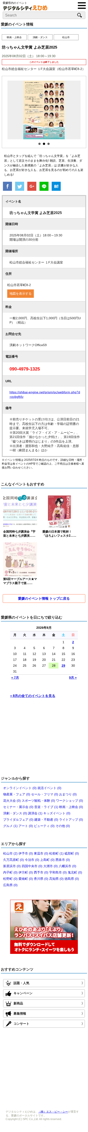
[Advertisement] (44, 739)
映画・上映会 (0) (71, 807)
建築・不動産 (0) (46, 819)
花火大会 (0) (12, 800)
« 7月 (15, 677)
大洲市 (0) (50, 866)
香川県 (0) (41, 878)
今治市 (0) (32, 860)
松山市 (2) (10, 853)
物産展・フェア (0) (16, 794)
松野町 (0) (10, 878)
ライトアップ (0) (71, 819)
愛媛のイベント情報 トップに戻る (44, 598)
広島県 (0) (10, 885)
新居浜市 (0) (12, 866)
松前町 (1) (56, 853)
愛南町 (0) (26, 878)
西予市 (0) (41, 872)
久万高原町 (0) (13, 860)
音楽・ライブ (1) (46, 807)
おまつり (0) (68, 794)
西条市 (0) (63, 860)
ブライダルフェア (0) (18, 819)
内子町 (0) (10, 872)
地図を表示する (20, 293)
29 (63, 665)
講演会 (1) (35, 813)
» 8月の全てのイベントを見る (32, 696)
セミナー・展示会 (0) (18, 807)
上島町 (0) (47, 860)
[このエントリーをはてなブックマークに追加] (56, 187)
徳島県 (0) (72, 878)
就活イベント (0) (49, 788)
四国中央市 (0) (32, 866)
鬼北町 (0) (75, 872)
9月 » (73, 677)
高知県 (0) (56, 878)
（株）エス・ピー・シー (53, 1111)
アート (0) (26, 826)
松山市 (66, 37)
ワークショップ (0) (69, 800)
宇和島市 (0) (58, 872)
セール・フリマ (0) (44, 794)
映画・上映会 (14, 37)
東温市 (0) (41, 853)
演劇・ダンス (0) (15, 813)
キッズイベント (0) (56, 813)
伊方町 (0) (26, 872)
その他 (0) (63, 826)
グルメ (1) (10, 826)
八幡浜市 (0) (67, 866)
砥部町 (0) (72, 853)
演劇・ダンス (40, 37)
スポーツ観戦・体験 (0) (38, 800)
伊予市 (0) (26, 853)
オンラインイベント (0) (20, 788)
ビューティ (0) (44, 826)
